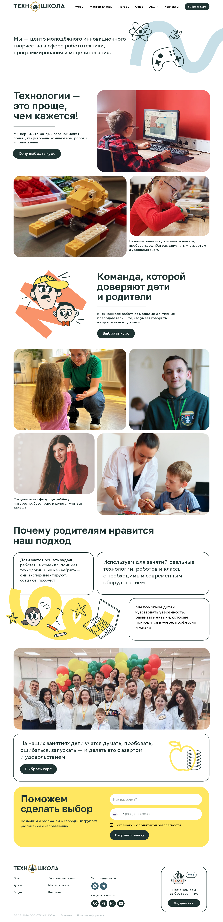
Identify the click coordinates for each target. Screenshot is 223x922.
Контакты (171, 6)
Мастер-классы (101, 6)
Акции (153, 6)
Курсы (79, 6)
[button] (184, 903)
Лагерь (124, 6)
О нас (17, 878)
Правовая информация (90, 915)
